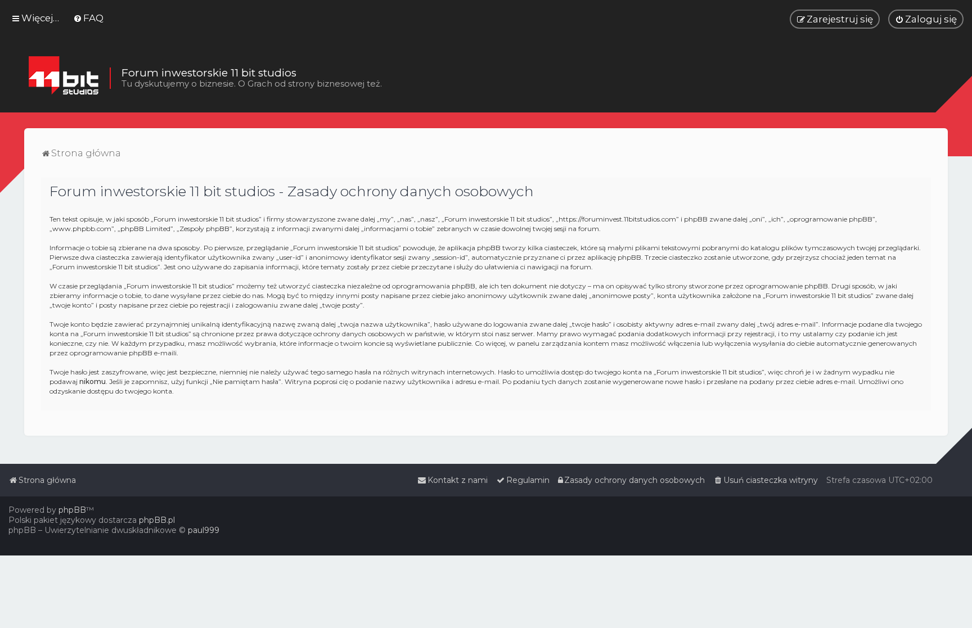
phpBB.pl (157, 520)
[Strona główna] (63, 78)
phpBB (72, 510)
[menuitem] (88, 18)
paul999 (203, 530)
